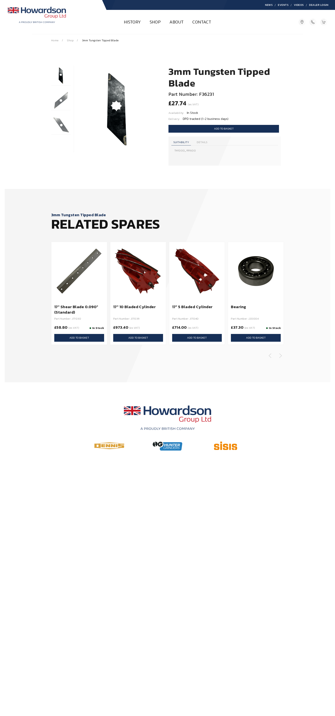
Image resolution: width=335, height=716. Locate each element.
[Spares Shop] (323, 22)
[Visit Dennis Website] (109, 445)
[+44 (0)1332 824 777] (312, 22)
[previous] (270, 355)
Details (202, 142)
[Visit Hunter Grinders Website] (167, 446)
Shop (155, 22)
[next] (280, 355)
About (176, 22)
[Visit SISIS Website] (225, 446)
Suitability (181, 142)
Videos (299, 5)
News (269, 5)
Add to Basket (224, 129)
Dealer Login (318, 5)
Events (283, 5)
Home (55, 40)
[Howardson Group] (167, 418)
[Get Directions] (302, 22)
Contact (201, 22)
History (132, 22)
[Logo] (37, 18)
